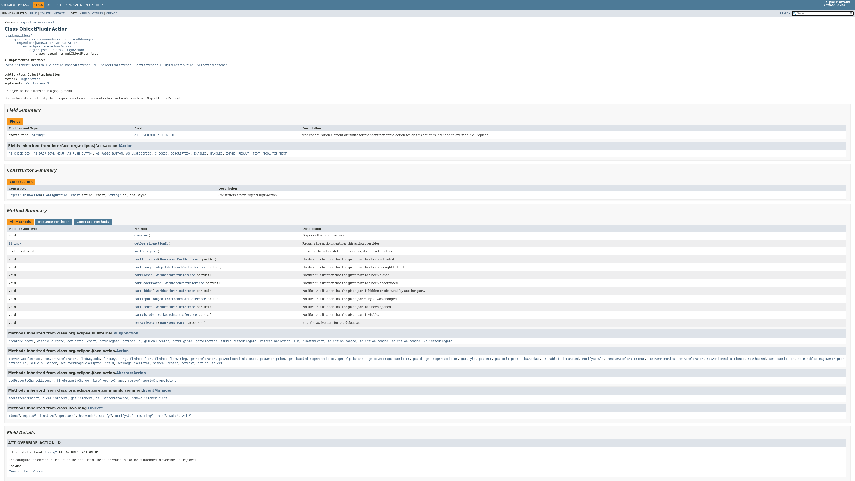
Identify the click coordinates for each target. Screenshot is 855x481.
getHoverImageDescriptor (388, 359)
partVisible (144, 314)
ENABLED (200, 153)
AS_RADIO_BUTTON (109, 153)
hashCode (86, 416)
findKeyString (114, 359)
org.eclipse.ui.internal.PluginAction (56, 50)
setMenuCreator (165, 363)
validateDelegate (438, 341)
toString (144, 416)
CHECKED (161, 153)
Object (94, 408)
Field (33, 13)
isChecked (531, 359)
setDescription (781, 359)
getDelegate (109, 341)
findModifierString (171, 359)
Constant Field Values (26, 471)
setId (109, 363)
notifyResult (593, 359)
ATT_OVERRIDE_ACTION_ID (154, 135)
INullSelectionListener (111, 65)
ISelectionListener (211, 65)
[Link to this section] (44, 110)
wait (160, 416)
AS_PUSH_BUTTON (79, 153)
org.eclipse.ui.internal (37, 22)
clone (13, 416)
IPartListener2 (145, 65)
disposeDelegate (50, 341)
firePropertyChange (73, 380)
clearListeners (55, 398)
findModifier (140, 359)
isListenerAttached (112, 398)
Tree (58, 4)
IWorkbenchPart (171, 322)
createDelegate (21, 341)
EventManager (157, 390)
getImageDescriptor (441, 359)
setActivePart (146, 322)
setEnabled (17, 363)
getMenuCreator (156, 341)
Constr (45, 13)
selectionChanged (342, 341)
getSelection (206, 341)
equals (28, 416)
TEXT (256, 153)
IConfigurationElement (61, 195)
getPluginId (182, 341)
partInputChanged (148, 299)
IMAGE (230, 153)
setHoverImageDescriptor (80, 363)
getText (485, 359)
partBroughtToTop (148, 267)
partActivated (146, 259)
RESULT (243, 153)
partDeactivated (147, 283)
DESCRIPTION (180, 153)
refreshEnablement (275, 341)
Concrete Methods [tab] (93, 222)
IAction (37, 65)
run (296, 341)
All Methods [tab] (20, 222)
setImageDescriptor (133, 363)
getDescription (272, 359)
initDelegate (145, 251)
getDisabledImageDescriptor (311, 359)
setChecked (757, 359)
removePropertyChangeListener (153, 380)
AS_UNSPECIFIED (138, 153)
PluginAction (29, 79)
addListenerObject (24, 398)
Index (89, 4)
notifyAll (123, 416)
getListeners (81, 398)
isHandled (571, 359)
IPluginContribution (176, 65)
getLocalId (131, 341)
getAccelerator (202, 359)
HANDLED (216, 153)
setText (187, 363)
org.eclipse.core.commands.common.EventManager (52, 39)
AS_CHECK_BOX (19, 153)
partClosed (143, 275)
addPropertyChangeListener (31, 380)
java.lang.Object (17, 35)
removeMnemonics (661, 359)
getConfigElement (81, 341)
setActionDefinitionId (725, 359)
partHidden (143, 291)
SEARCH (785, 13)
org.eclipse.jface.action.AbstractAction (47, 43)
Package (24, 4)
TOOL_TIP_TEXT (275, 153)
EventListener (16, 65)
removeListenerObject (149, 398)
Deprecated (73, 4)
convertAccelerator (25, 359)
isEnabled (551, 359)
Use (49, 4)
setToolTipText (209, 363)
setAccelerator (690, 359)
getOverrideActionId (151, 243)
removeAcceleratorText (626, 359)
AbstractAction (131, 373)
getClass (66, 416)
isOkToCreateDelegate (238, 341)
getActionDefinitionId (237, 359)
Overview (8, 4)
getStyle (468, 359)
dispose (140, 235)
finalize (46, 416)
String (37, 135)
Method (59, 13)
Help (99, 4)
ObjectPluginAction (25, 195)
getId (417, 359)
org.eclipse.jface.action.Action (47, 46)
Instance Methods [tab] (53, 222)
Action (122, 351)
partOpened (143, 307)
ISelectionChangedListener (68, 65)
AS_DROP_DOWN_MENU (49, 153)
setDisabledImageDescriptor (821, 359)
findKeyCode (90, 359)
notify (104, 416)
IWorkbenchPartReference (179, 259)
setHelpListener (43, 363)
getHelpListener (351, 359)
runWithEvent (313, 341)
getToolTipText (507, 359)
